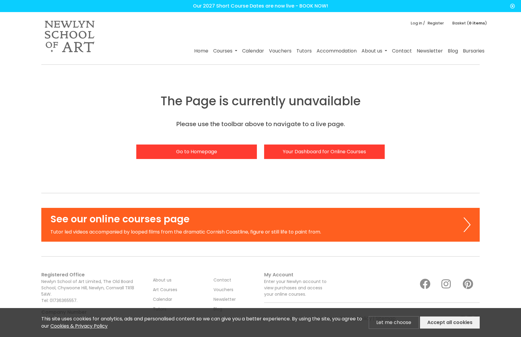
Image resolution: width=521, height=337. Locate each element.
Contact (402, 50)
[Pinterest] (471, 284)
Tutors (304, 50)
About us (162, 280)
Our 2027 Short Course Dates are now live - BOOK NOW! (260, 5)
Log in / (418, 23)
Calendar (253, 50)
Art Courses (165, 290)
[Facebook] (428, 284)
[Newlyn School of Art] (69, 38)
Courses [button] (223, 50)
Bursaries (474, 50)
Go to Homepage (196, 151)
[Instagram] (449, 284)
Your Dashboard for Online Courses (324, 151)
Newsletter (430, 50)
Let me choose (393, 322)
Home (201, 50)
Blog (453, 50)
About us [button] (373, 50)
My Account (295, 284)
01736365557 (63, 300)
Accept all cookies (449, 322)
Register (436, 23)
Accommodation (337, 50)
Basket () (469, 23)
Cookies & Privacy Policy (79, 326)
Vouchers (280, 50)
